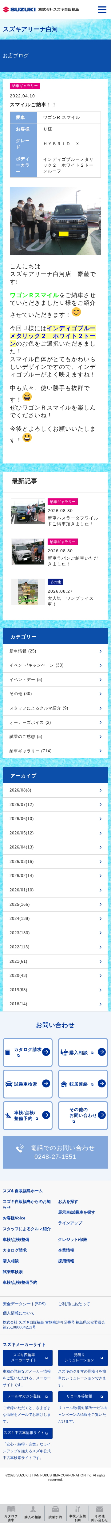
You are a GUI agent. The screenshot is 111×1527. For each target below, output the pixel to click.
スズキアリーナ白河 (30, 29)
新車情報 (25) (23, 651)
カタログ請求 (15, 1250)
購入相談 (11, 1261)
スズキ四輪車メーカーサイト (24, 1357)
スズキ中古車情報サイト (24, 1433)
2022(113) (20, 947)
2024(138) (20, 918)
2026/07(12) (22, 804)
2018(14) (18, 1004)
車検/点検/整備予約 (20, 1282)
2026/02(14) (22, 875)
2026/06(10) (22, 818)
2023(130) (20, 933)
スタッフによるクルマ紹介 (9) (39, 708)
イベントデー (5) (26, 679)
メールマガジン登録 (24, 1396)
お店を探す (68, 1201)
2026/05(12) (22, 833)
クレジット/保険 (72, 1239)
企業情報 (66, 1250)
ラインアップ (70, 1223)
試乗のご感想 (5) (26, 736)
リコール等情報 (79, 1396)
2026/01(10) (22, 890)
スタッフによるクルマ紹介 (27, 1229)
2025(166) (20, 904)
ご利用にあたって (74, 1304)
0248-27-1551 (55, 1156)
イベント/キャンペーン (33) (37, 665)
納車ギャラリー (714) (31, 751)
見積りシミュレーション (79, 1357)
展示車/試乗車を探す (76, 1212)
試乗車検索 (13, 1271)
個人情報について (19, 1313)
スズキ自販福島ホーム (23, 1191)
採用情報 (66, 1261)
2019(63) (18, 990)
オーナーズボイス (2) (30, 722)
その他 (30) (21, 693)
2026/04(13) (22, 847)
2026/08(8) (20, 790)
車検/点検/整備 (16, 1239)
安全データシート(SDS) (24, 1304)
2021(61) (18, 961)
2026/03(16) (22, 861)
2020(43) (18, 975)
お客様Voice (14, 1218)
